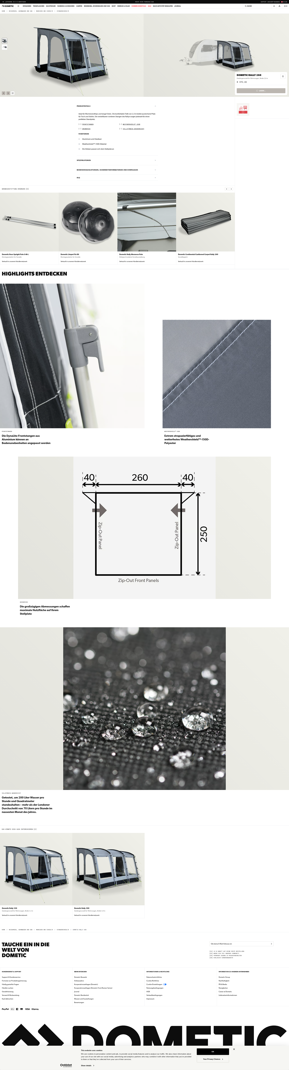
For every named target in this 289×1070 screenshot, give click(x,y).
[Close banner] (234, 1049)
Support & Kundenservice (11, 977)
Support (264, 1)
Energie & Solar (123, 6)
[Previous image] (72, 55)
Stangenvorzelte (63, 11)
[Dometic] (8, 6)
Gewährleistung (7, 992)
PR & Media (230, 984)
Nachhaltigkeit (224, 981)
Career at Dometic (232, 991)
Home (3, 11)
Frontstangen (87, 124)
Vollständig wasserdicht (133, 129)
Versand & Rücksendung (10, 995)
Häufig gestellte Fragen (10, 984)
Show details (86, 1065)
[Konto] (279, 6)
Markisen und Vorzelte (44, 11)
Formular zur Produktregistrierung (14, 981)
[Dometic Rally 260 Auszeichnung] (243, 109)
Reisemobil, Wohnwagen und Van (97, 6)
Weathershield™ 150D (131, 124)
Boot (114, 6)
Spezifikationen (84, 160)
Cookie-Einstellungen (154, 984)
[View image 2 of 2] (4, 47)
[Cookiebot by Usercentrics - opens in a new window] (66, 1065)
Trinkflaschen (38, 6)
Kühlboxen (27, 6)
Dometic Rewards (80, 977)
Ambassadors (79, 981)
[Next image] (216, 55)
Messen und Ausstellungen (84, 999)
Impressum (150, 999)
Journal (178, 6)
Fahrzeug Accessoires (65, 6)
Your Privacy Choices (211, 1059)
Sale (149, 6)
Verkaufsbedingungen (154, 995)
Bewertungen (79, 1002)
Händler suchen (7, 988)
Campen (79, 6)
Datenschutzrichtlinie (154, 977)
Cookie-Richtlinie (152, 981)
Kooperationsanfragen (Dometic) (86, 984)
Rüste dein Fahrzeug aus (144, 1)
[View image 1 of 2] (4, 40)
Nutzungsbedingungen (154, 988)
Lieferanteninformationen (228, 995)
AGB (148, 992)
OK (213, 1052)
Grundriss (86, 129)
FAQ (78, 178)
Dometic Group (231, 977)
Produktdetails (83, 106)
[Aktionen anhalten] (3, 1)
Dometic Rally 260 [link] (79, 929)
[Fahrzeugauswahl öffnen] (274, 6)
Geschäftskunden (273, 1)
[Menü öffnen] (18, 6)
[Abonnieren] (271, 943)
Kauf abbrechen (7, 999)
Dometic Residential (88, 995)
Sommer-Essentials (139, 6)
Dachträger (51, 6)
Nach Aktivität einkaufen (163, 6)
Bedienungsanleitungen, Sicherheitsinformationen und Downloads (107, 170)
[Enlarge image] (12, 93)
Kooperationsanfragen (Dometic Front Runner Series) (93, 988)
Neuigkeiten (230, 988)
